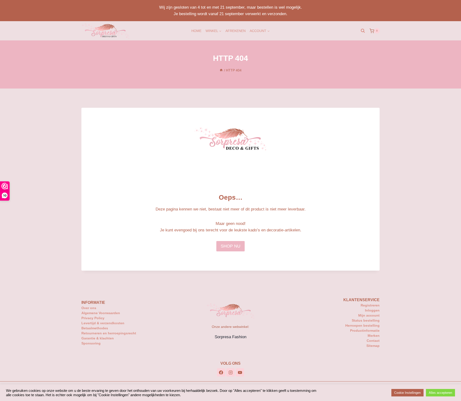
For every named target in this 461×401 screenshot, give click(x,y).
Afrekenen (235, 31)
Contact (373, 341)
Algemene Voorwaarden (100, 313)
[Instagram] (230, 372)
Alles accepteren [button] (440, 393)
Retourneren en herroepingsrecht (108, 333)
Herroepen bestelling (362, 325)
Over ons (88, 308)
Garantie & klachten (97, 338)
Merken (374, 335)
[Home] (221, 70)
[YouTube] (240, 372)
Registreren (370, 305)
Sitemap (373, 346)
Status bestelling (366, 320)
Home (196, 31)
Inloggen (372, 310)
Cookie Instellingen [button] (407, 393)
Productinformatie (365, 330)
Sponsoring (91, 343)
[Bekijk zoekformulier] (362, 30)
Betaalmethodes (94, 328)
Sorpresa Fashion (230, 337)
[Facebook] (221, 372)
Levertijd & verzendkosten (102, 323)
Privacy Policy (92, 318)
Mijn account (369, 315)
